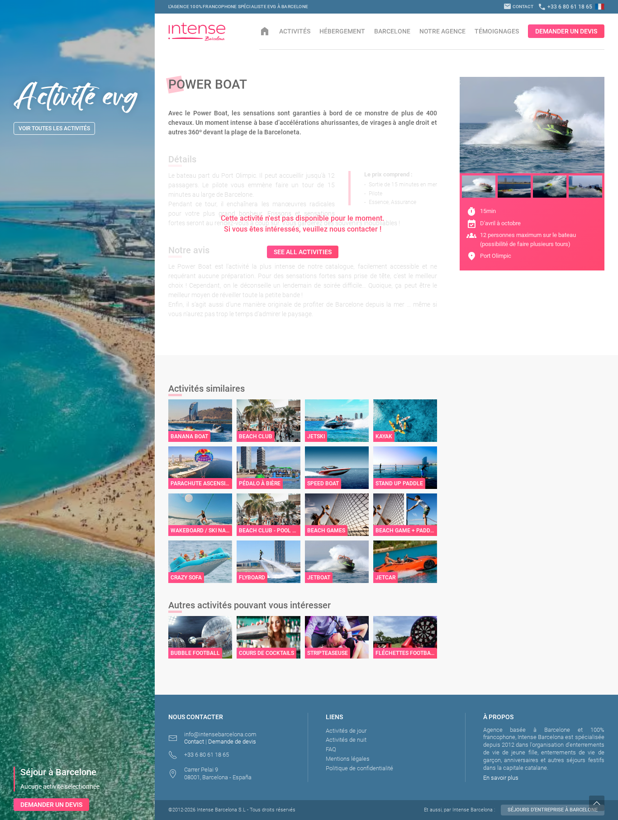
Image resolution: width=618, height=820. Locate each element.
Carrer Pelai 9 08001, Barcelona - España (218, 773)
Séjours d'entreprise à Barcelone (553, 810)
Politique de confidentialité (359, 768)
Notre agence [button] (442, 31)
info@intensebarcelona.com (220, 734)
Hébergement (342, 31)
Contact (518, 6)
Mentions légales (348, 758)
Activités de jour (346, 730)
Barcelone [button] (392, 31)
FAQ (331, 749)
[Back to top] (603, 803)
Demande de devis (232, 741)
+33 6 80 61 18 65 (565, 7)
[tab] (478, 186)
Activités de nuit (346, 739)
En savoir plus (500, 777)
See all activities (303, 252)
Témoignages (497, 31)
